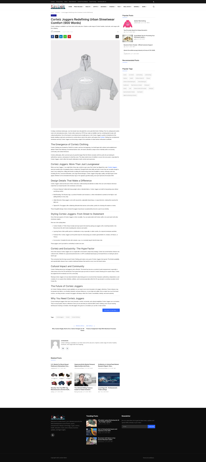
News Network (72, 1)
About (65, 1)
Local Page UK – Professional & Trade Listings (107, 388)
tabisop (52, 391)
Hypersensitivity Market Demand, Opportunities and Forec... (84, 365)
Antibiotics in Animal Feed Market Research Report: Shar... (108, 365)
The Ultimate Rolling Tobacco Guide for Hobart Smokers (83, 388)
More (143, 6)
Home (70, 6)
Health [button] (88, 6)
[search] (153, 6)
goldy (135, 39)
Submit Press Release (83, 1)
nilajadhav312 (54, 368)
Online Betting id (142, 81)
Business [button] (103, 6)
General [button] (136, 6)
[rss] (53, 435)
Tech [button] (118, 6)
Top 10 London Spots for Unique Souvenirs (135, 30)
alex (99, 391)
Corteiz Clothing (76, 317)
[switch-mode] (154, 1)
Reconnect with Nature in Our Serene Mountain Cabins (106, 438)
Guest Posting (92, 1)
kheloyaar (147, 85)
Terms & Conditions (148, 458)
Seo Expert (140, 92)
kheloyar (151, 88)
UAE (130, 88)
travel (125, 74)
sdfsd (99, 423)
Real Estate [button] (127, 6)
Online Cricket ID (140, 78)
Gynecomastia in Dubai (129, 92)
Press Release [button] (78, 6)
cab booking (148, 74)
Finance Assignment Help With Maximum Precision (101, 328)
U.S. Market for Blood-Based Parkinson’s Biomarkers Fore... (60, 365)
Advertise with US (102, 1)
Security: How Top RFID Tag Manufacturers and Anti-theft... (60, 388)
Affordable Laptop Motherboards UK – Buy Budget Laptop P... (108, 421)
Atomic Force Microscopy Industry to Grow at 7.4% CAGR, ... (139, 51)
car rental (131, 74)
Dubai (125, 88)
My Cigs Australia (78, 391)
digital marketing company (130, 95)
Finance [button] (111, 6)
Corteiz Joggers (112, 167)
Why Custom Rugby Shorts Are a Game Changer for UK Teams (68, 329)
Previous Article (80, 326)
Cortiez (102, 137)
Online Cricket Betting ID (129, 81)
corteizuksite (64, 340)
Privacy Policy (59, 1)
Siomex (99, 432)
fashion (125, 78)
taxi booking (139, 74)
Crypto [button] (95, 6)
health (131, 78)
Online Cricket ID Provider (140, 88)
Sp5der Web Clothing (140, 21)
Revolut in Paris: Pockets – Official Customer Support (138, 45)
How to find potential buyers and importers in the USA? (107, 429)
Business (58, 12)
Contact (53, 1)
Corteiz (67, 317)
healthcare (126, 85)
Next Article (89, 326)
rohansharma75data (79, 368)
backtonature (101, 441)
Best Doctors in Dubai (136, 85)
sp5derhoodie (137, 22)
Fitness (148, 78)
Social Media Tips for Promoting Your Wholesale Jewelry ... (144, 36)
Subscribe (151, 426)
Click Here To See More (110, 310)
